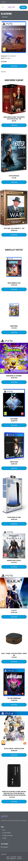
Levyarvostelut (7, 832)
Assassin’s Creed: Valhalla (14, 560)
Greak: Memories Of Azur (14, 283)
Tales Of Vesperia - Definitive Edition (14, 748)
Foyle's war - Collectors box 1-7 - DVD (14, 228)
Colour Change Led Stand (14, 517)
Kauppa (23, 7)
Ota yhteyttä (13, 857)
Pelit (8, 56)
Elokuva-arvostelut (8, 835)
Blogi (4, 838)
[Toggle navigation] (2, 7)
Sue (4, 830)
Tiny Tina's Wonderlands (14, 698)
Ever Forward (14, 419)
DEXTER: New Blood (14, 176)
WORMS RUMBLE (14, 326)
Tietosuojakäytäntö (11, 858)
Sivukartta (19, 858)
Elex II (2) (14, 610)
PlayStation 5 (13, 56)
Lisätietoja (14, 66)
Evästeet (19, 857)
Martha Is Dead (14, 462)
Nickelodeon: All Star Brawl (14, 376)
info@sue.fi (3, 1)
